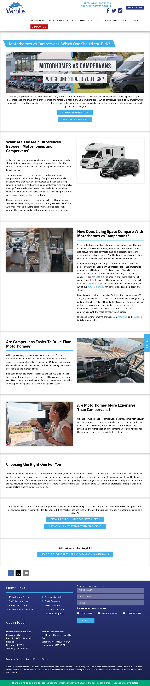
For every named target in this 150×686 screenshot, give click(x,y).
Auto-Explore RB (94, 283)
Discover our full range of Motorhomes (75, 519)
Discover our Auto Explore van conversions (75, 526)
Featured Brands (55, 20)
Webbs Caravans (50, 631)
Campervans (134, 613)
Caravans (86, 613)
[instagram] (120, 10)
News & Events (111, 20)
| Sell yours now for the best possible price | (75, 683)
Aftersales (72, 20)
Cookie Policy (32, 659)
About (124, 20)
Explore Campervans (75, 119)
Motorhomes (38, 20)
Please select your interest (91, 608)
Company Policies (14, 659)
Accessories (86, 20)
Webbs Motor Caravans (18, 631)
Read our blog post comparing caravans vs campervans (75, 554)
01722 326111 (102, 6)
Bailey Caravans (52, 605)
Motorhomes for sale (19, 597)
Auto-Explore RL (96, 287)
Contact (134, 20)
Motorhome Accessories (21, 609)
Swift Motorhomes (18, 601)
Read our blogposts (54, 613)
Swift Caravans (52, 601)
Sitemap (46, 659)
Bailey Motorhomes (34, 203)
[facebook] (107, 10)
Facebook (137, 317)
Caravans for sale (53, 597)
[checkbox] (78, 613)
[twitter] (114, 10)
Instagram (122, 317)
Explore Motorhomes (75, 112)
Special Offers (39, 26)
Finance (98, 20)
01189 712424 (102, 3)
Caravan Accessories (55, 609)
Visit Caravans (135, 7)
